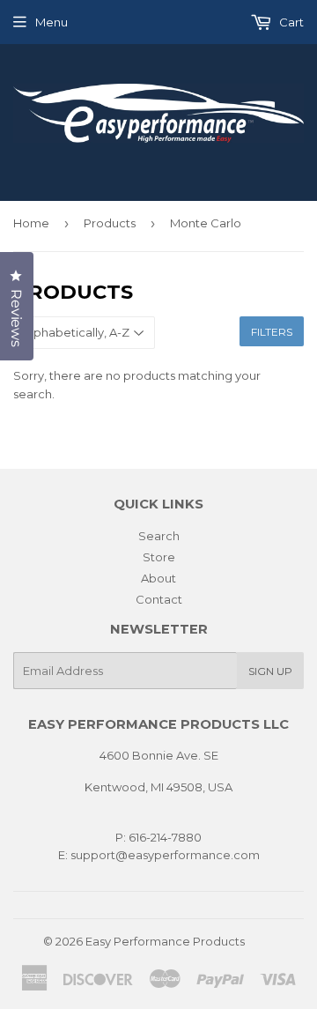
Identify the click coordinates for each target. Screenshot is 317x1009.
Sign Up (270, 671)
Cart (290, 22)
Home (31, 223)
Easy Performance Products (165, 941)
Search (159, 536)
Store (159, 557)
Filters (271, 331)
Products (110, 223)
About (158, 578)
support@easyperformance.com (164, 855)
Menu (51, 22)
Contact (159, 599)
